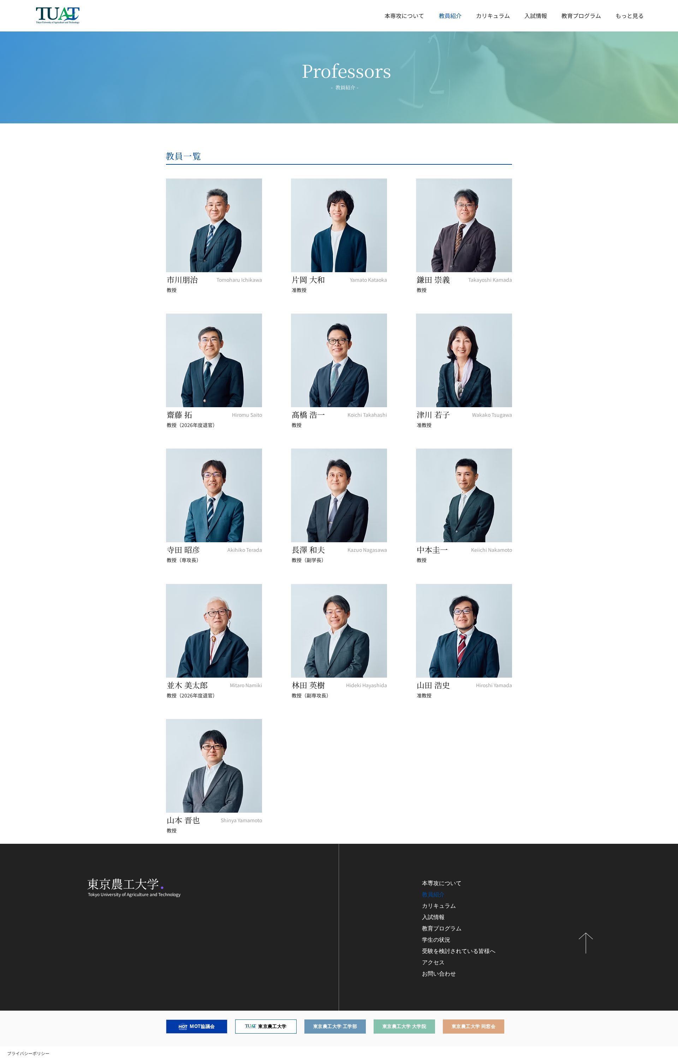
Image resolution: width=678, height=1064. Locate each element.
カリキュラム (439, 906)
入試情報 (433, 917)
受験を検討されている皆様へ (458, 951)
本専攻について (442, 883)
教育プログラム (442, 928)
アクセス (433, 962)
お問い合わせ (439, 974)
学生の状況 (436, 940)
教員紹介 (433, 894)
